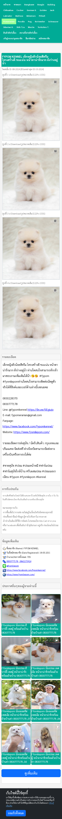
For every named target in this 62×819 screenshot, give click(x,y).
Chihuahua (8, 10)
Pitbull (42, 15)
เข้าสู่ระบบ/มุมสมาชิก (12, 38)
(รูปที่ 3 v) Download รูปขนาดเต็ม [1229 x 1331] (23, 213)
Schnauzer (53, 21)
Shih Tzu (21, 27)
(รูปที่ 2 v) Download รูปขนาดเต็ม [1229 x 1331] (23, 144)
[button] (31, 773)
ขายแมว (17, 4)
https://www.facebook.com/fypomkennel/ (28, 426)
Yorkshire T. (43, 27)
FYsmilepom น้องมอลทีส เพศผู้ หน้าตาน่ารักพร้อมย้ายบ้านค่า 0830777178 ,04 (16, 758)
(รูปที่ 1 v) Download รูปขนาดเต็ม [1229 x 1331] (23, 74)
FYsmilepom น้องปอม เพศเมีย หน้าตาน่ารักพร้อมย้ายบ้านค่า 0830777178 (45, 671)
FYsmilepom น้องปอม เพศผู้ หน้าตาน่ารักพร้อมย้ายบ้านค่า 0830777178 (45, 758)
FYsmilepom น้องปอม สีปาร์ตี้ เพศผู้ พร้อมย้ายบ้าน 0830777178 (15, 628)
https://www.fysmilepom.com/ (32, 432)
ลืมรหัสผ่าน (30, 38)
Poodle (21, 21)
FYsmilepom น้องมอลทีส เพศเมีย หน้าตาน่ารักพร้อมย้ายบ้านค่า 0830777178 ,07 (16, 715)
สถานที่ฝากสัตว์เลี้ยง (28, 32)
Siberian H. (8, 27)
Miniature (31, 15)
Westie (31, 27)
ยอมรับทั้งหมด (16, 813)
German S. (31, 10)
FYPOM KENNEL (31, 548)
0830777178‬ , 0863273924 (18, 561)
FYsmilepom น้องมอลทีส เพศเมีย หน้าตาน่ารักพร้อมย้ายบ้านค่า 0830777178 (44, 628)
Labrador (7, 15)
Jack (52, 10)
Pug (30, 21)
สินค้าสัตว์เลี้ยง (9, 32)
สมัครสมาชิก (44, 38)
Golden (43, 10)
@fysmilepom (12, 565)
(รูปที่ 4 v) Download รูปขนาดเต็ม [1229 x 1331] (23, 283)
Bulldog (51, 4)
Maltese (19, 15)
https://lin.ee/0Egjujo (41, 409)
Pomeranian (9, 21)
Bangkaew (29, 4)
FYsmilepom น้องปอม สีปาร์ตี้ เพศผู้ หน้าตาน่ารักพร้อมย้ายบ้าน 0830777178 (16, 671)
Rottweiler (40, 21)
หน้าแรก (6, 4)
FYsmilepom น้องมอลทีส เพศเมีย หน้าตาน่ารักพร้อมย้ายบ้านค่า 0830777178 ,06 (45, 715)
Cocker (20, 10)
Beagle (40, 4)
